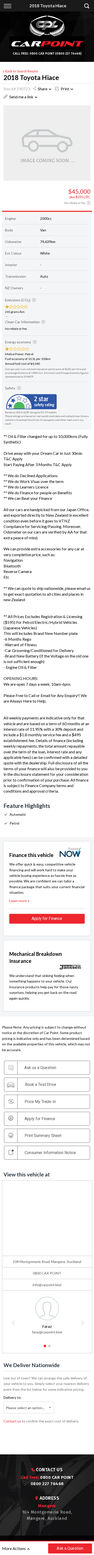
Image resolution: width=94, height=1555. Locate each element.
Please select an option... (25, 1408)
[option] (47, 1315)
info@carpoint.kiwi (47, 1285)
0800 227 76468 (47, 1483)
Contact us (12, 1421)
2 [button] (49, 1348)
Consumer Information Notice (50, 1152)
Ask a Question (70, 1548)
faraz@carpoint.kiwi (47, 1332)
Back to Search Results (21, 71)
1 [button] (45, 1348)
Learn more (18, 900)
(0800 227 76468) (68, 53)
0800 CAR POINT (42, 53)
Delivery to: (13, 1397)
